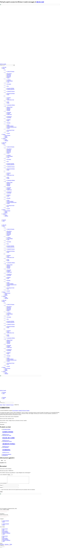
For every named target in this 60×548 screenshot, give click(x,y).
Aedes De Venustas (10, 71)
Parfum (6, 137)
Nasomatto (9, 112)
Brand (3, 68)
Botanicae (9, 76)
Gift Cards (4, 67)
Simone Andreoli (10, 125)
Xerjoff (8, 133)
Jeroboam (9, 97)
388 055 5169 (40, 2)
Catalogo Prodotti (5, 520)
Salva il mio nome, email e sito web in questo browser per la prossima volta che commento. (18, 489)
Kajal (8, 101)
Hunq (8, 94)
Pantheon (8, 119)
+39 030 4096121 (3, 516)
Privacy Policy (5, 530)
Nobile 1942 (9, 114)
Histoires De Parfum (11, 93)
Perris (8, 120)
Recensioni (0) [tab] (5, 455)
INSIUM (6, 140)
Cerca (1, 65)
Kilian (8, 102)
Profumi (3, 134)
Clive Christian (10, 80)
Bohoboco (9, 74)
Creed (8, 81)
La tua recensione (3, 483)
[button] (30, 217)
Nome (1, 485)
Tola (8, 131)
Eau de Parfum (7, 135)
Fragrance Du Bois (10, 88)
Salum (8, 124)
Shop (3, 529)
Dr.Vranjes (9, 84)
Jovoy (8, 98)
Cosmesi (4, 138)
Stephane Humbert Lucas (11, 202)
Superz (8, 128)
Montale (8, 110)
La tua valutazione (4, 474)
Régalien (8, 122)
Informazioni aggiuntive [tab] (6, 454)
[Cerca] (14, 65)
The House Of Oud (10, 130)
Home (1, 404)
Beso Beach (9, 73)
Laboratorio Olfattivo (11, 180)
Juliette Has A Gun (10, 99)
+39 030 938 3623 (3, 511)
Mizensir (8, 109)
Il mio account (5, 528)
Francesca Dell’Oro (10, 89)
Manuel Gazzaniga (7, 545)
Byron (8, 77)
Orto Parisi (9, 117)
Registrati (4, 219)
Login (3, 220)
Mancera (8, 108)
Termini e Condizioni (6, 533)
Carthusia (9, 79)
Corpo (6, 139)
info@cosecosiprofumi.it (4, 510)
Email (1, 487)
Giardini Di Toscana (11, 91)
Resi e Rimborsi (5, 531)
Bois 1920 (9, 75)
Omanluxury (9, 116)
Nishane (8, 113)
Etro (8, 86)
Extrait (6, 136)
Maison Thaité (9, 107)
